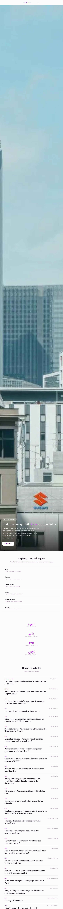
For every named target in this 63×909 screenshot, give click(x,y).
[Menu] (38, 2)
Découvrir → (8, 543)
